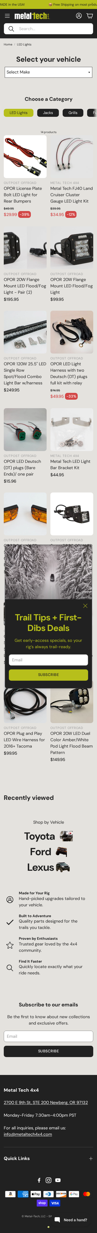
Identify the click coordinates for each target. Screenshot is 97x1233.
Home (8, 44)
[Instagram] (48, 1180)
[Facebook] (39, 1180)
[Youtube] (58, 1180)
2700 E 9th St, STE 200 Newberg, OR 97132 (46, 1102)
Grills (73, 112)
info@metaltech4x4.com (28, 1134)
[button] (48, 28)
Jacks (48, 112)
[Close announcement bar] (92, 3)
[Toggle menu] (7, 15)
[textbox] (48, 72)
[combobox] (48, 72)
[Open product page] (25, 156)
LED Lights (24, 44)
